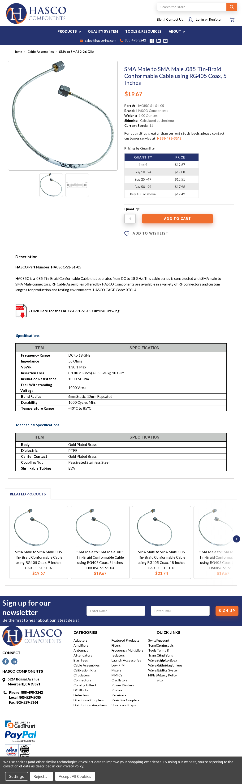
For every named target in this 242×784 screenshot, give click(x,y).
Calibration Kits (84, 670)
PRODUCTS (67, 31)
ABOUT (175, 31)
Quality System (168, 670)
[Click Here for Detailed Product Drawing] (21, 311)
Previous (10, 539)
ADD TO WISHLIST (150, 233)
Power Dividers (123, 685)
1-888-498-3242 (168, 138)
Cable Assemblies (86, 665)
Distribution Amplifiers (90, 705)
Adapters (80, 640)
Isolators (118, 655)
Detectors (81, 695)
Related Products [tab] (28, 494)
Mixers (116, 670)
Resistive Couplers (125, 700)
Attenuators (82, 655)
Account (163, 640)
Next (235, 539)
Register (215, 19)
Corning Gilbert (84, 685)
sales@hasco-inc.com (100, 41)
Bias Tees (80, 660)
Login (200, 19)
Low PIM (118, 665)
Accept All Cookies (75, 776)
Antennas (80, 650)
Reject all (41, 776)
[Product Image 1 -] (51, 185)
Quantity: (132, 209)
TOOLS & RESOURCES (143, 31)
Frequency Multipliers (127, 650)
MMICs (117, 675)
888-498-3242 (135, 40)
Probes (117, 690)
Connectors (82, 680)
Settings (16, 776)
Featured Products (125, 640)
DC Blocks (81, 690)
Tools (152, 650)
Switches (155, 640)
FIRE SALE (156, 675)
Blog (160, 19)
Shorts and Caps (124, 705)
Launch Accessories (126, 660)
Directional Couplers (88, 700)
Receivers (119, 695)
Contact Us (174, 19)
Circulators (81, 675)
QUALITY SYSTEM (103, 31)
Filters (116, 645)
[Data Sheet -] (77, 185)
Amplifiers (80, 645)
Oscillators (120, 680)
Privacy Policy (167, 675)
